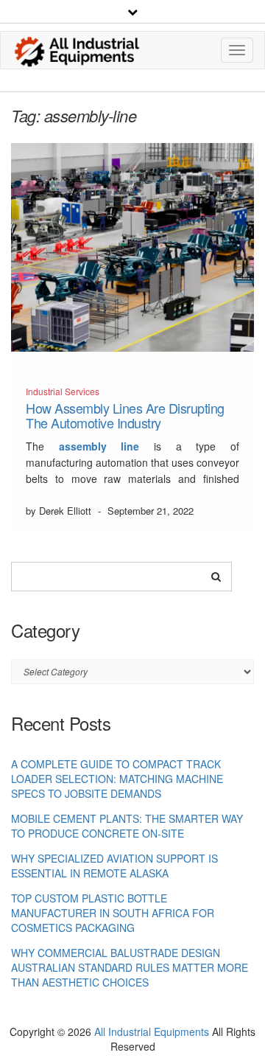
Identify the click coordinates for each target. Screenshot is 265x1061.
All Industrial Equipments (151, 1031)
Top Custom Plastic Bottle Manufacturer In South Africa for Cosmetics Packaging (112, 913)
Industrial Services (62, 391)
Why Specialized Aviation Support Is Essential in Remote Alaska (114, 865)
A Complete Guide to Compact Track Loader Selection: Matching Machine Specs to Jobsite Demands (117, 778)
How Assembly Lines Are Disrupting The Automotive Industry (125, 415)
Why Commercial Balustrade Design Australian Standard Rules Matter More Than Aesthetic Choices (129, 967)
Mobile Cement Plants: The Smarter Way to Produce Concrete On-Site (127, 826)
